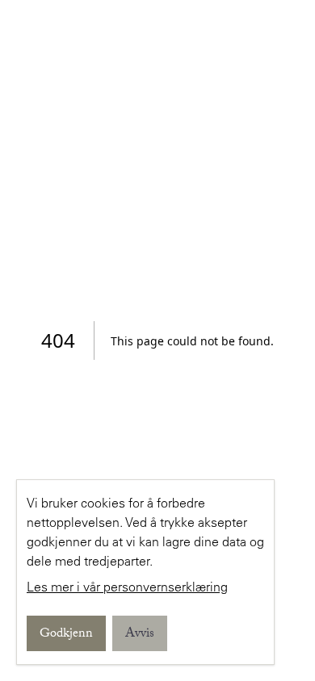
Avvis (139, 634)
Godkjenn (66, 634)
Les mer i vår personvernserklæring (127, 587)
